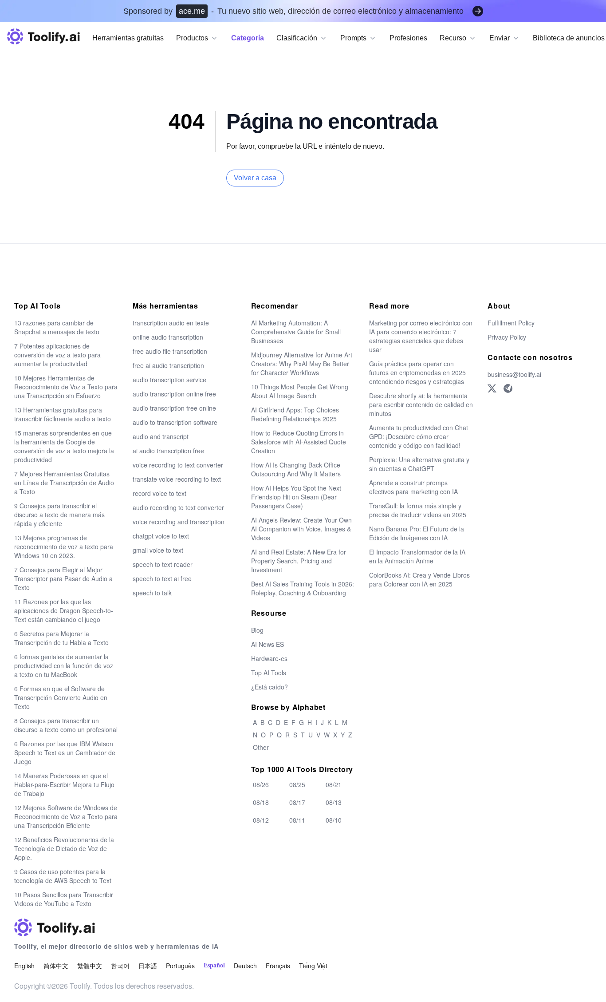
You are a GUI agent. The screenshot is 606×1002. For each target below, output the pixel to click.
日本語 (147, 965)
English (24, 965)
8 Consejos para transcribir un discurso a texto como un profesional (66, 725)
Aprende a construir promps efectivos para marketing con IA (413, 487)
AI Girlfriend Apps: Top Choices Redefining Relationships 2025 (295, 414)
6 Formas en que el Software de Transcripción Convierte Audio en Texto (60, 697)
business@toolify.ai (514, 374)
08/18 (261, 802)
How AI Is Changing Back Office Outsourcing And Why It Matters (296, 469)
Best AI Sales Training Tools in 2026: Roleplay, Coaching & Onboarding (302, 588)
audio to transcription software (175, 422)
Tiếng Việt (313, 965)
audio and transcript (161, 436)
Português (180, 965)
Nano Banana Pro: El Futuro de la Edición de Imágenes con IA (416, 533)
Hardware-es (269, 658)
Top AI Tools (268, 672)
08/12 (261, 820)
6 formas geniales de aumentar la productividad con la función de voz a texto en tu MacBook (63, 665)
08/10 (334, 820)
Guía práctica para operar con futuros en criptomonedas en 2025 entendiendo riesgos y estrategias (417, 372)
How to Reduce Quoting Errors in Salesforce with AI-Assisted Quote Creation (298, 441)
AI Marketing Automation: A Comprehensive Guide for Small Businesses (296, 331)
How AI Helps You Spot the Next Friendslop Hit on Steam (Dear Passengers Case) (296, 496)
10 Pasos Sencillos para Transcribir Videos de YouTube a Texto (63, 899)
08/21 (334, 784)
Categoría (247, 38)
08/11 (297, 820)
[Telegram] (508, 388)
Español (214, 965)
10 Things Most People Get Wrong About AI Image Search (299, 391)
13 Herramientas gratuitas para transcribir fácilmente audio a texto (62, 414)
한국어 (120, 965)
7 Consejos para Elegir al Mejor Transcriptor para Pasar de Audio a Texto (63, 578)
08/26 (261, 784)
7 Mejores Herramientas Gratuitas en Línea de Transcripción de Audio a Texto (64, 482)
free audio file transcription (170, 351)
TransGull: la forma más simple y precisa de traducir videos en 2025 (417, 510)
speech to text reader (163, 564)
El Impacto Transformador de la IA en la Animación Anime (417, 556)
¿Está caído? (269, 686)
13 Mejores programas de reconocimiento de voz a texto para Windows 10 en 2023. (63, 546)
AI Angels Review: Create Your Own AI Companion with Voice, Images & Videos (301, 528)
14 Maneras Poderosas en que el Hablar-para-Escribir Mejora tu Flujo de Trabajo (64, 784)
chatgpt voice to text (161, 535)
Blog (257, 630)
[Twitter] (492, 388)
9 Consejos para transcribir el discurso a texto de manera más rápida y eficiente (59, 514)
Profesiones (408, 38)
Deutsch (245, 965)
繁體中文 (89, 965)
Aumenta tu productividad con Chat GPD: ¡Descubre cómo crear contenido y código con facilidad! (418, 436)
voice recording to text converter (178, 464)
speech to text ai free (162, 578)
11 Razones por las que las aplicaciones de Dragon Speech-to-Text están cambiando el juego (63, 610)
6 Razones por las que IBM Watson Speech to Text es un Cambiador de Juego (64, 752)
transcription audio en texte (171, 322)
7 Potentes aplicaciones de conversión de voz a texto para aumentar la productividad (57, 354)
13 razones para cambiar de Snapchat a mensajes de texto (56, 327)
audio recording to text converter (178, 507)
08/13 (334, 802)
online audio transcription (168, 337)
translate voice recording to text (177, 479)
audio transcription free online (174, 408)
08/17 (297, 802)
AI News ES (267, 644)
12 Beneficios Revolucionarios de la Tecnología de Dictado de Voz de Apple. (64, 848)
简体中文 (55, 965)
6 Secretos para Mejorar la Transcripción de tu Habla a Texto (61, 638)
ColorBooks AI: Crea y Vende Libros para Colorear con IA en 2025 (419, 579)
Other (261, 747)
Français (278, 965)
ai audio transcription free (168, 450)
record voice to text (159, 493)
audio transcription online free (174, 393)
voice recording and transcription (178, 521)
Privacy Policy (507, 337)
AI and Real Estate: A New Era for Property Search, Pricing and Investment (298, 560)
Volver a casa (255, 178)
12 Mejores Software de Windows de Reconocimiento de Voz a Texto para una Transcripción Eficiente (66, 816)
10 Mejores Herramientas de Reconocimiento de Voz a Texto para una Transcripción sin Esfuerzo (66, 386)
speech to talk (152, 592)
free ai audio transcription (168, 365)
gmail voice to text (158, 550)
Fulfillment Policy (511, 322)
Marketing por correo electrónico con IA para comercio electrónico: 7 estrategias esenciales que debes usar (420, 336)
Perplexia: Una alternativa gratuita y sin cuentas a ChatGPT (419, 464)
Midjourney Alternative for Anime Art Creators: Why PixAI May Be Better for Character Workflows (301, 363)
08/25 (297, 784)
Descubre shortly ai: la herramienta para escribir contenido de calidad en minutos (421, 404)
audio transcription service (169, 379)
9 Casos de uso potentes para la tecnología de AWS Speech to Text (62, 876)
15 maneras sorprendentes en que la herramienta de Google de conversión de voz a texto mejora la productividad (64, 446)
